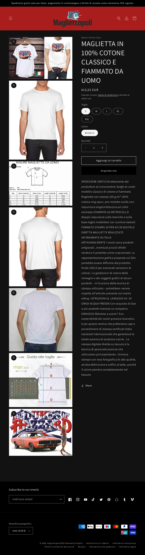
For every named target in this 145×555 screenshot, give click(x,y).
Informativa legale (127, 546)
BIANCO (89, 133)
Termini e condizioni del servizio (59, 546)
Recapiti (82, 546)
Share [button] (88, 385)
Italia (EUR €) (19, 530)
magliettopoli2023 (55, 543)
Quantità (85, 140)
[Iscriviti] (60, 499)
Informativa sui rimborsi (97, 543)
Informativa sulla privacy (124, 543)
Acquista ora (109, 170)
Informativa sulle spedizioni (102, 546)
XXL (87, 119)
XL (118, 111)
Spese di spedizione (108, 95)
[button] (10, 18)
